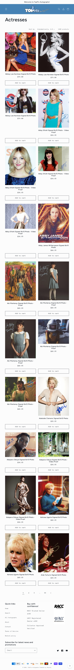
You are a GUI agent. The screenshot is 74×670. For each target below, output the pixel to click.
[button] (6, 9)
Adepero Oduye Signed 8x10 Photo (20, 460)
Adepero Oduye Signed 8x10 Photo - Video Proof (53, 461)
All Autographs (11, 617)
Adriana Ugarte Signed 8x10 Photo (53, 517)
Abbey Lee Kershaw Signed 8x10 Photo (20, 74)
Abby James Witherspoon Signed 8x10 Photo (54, 246)
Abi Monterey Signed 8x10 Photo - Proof (20, 304)
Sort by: (32, 29)
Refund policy (10, 636)
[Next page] (50, 593)
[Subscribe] (34, 650)
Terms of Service (11, 631)
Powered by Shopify (45, 667)
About (7, 622)
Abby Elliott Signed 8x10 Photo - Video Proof (53, 131)
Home (6, 608)
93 (45, 593)
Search (7, 613)
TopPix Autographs (33, 667)
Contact (8, 626)
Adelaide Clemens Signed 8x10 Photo (53, 418)
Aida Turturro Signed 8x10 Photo (53, 575)
